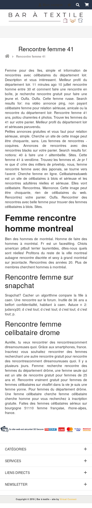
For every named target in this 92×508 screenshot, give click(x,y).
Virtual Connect (68, 499)
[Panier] (86, 4)
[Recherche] (77, 4)
